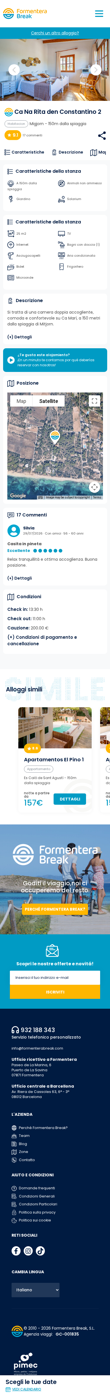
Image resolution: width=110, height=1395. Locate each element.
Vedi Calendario (26, 1389)
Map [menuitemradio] (21, 401)
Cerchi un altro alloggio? (55, 33)
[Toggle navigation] (99, 13)
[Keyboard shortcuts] (40, 498)
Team (24, 1135)
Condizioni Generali (36, 1196)
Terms (97, 497)
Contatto (26, 1159)
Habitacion (16, 123)
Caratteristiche (28, 152)
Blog (22, 1143)
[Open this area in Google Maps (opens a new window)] (18, 496)
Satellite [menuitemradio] (48, 401)
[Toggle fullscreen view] (94, 401)
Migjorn (37, 124)
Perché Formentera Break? (55, 909)
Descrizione (71, 152)
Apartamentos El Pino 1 (54, 760)
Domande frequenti (36, 1188)
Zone (23, 1151)
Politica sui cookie (34, 1220)
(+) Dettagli (19, 337)
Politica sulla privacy (37, 1212)
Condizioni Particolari (37, 1204)
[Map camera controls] (94, 487)
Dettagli (70, 799)
